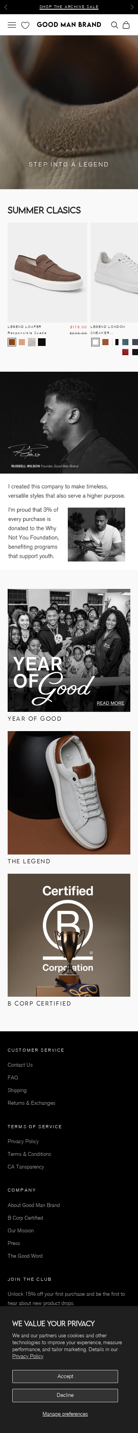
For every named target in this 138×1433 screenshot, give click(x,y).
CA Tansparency (26, 1167)
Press (14, 1243)
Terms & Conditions (29, 1154)
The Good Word (25, 1256)
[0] (24, 25)
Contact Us (20, 1065)
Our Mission (21, 1230)
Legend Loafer (27, 329)
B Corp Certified (25, 1218)
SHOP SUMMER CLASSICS (69, 6)
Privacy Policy (27, 1356)
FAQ (13, 1077)
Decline (65, 1395)
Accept (65, 1376)
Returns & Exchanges (31, 1103)
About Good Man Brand (34, 1205)
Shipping (17, 1090)
